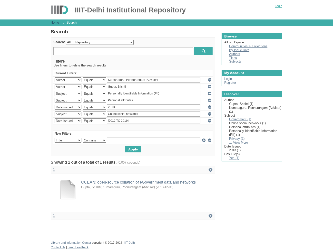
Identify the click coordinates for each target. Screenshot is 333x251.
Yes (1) (234, 158)
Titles (233, 58)
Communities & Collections (248, 46)
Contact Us (58, 247)
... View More (238, 142)
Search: (59, 42)
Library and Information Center (71, 242)
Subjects (235, 61)
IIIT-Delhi (130, 242)
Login (278, 6)
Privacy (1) (237, 138)
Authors (234, 54)
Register (230, 82)
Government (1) (240, 119)
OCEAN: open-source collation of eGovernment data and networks (138, 182)
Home (55, 22)
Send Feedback (78, 247)
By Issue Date (239, 50)
